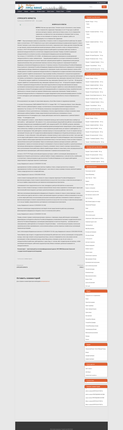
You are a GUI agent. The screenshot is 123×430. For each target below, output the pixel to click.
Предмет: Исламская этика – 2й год (94, 98)
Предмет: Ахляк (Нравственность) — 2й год (96, 95)
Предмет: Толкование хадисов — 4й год (95, 161)
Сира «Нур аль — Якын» (91, 177)
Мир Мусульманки (90, 228)
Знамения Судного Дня (91, 221)
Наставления (89, 315)
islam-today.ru (89, 368)
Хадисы (32, 11)
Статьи (88, 27)
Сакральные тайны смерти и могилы (94, 218)
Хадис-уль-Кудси (90, 184)
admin (40, 21)
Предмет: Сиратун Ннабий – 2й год (94, 88)
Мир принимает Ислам (91, 259)
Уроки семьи (50, 11)
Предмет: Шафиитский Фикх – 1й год (94, 41)
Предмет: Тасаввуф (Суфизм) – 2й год (94, 102)
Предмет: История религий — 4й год (94, 154)
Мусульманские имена (91, 275)
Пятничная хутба (90, 211)
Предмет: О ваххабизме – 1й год (93, 65)
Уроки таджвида (89, 305)
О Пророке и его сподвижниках (93, 295)
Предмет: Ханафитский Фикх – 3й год (94, 121)
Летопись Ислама (90, 235)
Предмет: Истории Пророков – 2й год (94, 91)
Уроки (87, 24)
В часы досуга (89, 238)
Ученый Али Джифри (91, 322)
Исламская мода (89, 272)
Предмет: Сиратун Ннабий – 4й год (94, 151)
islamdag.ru (88, 372)
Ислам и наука (41, 11)
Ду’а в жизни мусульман (91, 265)
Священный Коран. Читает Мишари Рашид (96, 348)
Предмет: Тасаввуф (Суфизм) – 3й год (94, 138)
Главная (20, 11)
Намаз (87, 298)
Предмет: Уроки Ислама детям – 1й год (95, 68)
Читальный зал (89, 225)
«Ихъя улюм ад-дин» (90, 215)
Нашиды (87, 336)
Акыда (26, 11)
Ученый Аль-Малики (90, 319)
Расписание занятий (90, 171)
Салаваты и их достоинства (92, 191)
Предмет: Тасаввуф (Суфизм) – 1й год (94, 62)
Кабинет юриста (28, 258)
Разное (87, 339)
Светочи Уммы (89, 198)
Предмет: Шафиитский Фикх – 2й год (94, 85)
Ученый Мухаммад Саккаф (92, 325)
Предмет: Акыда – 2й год (91, 78)
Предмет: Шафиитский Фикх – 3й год (94, 125)
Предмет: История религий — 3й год (94, 135)
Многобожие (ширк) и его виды (93, 201)
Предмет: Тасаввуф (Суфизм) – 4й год (94, 158)
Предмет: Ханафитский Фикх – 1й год (94, 31)
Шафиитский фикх (90, 359)
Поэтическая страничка (91, 255)
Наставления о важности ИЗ (92, 194)
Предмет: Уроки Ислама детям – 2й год (95, 108)
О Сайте (68, 11)
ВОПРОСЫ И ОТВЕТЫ (98, 391)
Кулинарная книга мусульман (93, 262)
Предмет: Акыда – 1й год (91, 21)
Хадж (87, 208)
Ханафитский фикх (90, 355)
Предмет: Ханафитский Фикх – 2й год (94, 81)
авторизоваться (45, 281)
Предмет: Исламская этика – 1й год (94, 58)
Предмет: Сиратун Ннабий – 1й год (94, 52)
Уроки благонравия (90, 302)
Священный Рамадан (91, 204)
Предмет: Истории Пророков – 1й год (94, 55)
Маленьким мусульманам (92, 332)
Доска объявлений (90, 282)
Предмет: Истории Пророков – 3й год (94, 131)
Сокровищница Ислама (91, 329)
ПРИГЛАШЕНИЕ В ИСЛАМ (99, 394)
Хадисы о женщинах (90, 188)
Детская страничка (90, 242)
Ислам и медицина (90, 245)
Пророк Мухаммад (90, 174)
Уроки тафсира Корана (91, 309)
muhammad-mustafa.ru (91, 375)
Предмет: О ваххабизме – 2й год (93, 105)
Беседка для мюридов (91, 231)
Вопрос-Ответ (60, 11)
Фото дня (88, 286)
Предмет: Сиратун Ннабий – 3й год (94, 128)
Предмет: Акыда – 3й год (91, 118)
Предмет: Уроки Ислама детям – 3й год (95, 142)
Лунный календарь (90, 269)
